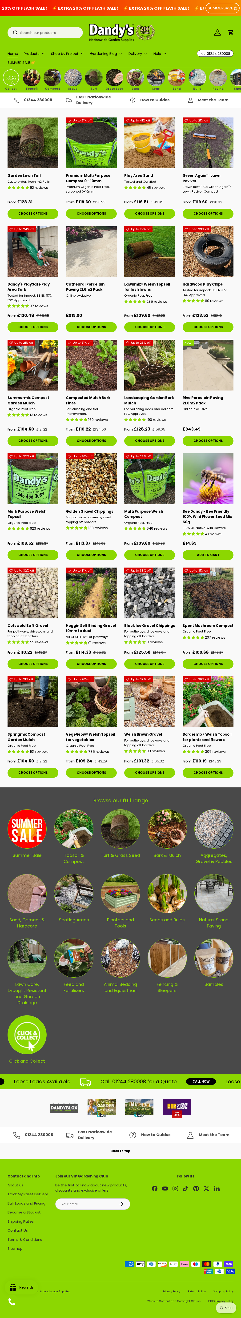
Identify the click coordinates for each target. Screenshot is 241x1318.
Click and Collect (27, 1061)
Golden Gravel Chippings (89, 511)
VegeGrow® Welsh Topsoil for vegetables (90, 737)
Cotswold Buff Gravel (28, 625)
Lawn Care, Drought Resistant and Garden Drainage (27, 993)
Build (197, 88)
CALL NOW (181, 1081)
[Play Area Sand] (149, 142)
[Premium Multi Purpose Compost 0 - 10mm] (91, 142)
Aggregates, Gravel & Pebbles (214, 858)
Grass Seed (114, 88)
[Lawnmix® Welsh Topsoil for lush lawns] (149, 251)
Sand (177, 88)
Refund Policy (197, 1291)
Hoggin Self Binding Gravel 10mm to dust (91, 628)
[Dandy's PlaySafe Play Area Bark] (33, 251)
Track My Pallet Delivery (28, 1194)
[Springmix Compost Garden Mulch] (33, 701)
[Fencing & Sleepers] (167, 958)
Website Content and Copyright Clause (174, 1301)
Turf (93, 88)
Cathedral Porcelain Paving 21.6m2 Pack (85, 287)
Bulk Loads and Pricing (26, 1203)
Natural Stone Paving (214, 923)
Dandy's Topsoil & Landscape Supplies (44, 1291)
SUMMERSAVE (220, 8)
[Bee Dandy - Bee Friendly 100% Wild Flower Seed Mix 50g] (208, 478)
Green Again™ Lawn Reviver (201, 178)
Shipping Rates (21, 1221)
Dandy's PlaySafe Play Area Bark (29, 287)
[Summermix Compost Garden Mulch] (33, 365)
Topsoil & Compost (74, 858)
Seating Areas (74, 920)
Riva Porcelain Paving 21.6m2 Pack (203, 400)
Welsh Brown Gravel (143, 734)
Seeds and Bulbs (167, 920)
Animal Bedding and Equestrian (120, 987)
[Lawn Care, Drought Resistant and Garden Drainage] (27, 958)
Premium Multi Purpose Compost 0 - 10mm (88, 178)
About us (15, 1185)
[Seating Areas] (73, 893)
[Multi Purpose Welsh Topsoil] (33, 478)
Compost (52, 88)
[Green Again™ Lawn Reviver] (208, 142)
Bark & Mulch (167, 855)
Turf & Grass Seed (120, 855)
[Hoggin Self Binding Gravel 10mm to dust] (91, 593)
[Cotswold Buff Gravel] (33, 593)
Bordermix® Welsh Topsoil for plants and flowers (207, 737)
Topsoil (32, 88)
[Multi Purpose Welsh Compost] (149, 478)
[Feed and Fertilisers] (73, 958)
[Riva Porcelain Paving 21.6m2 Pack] (208, 365)
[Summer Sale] (27, 829)
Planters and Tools (120, 923)
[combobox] (45, 32)
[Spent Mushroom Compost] (208, 593)
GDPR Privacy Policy (220, 1301)
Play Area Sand (138, 175)
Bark (135, 88)
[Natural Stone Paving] (214, 893)
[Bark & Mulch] (167, 829)
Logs (156, 88)
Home (13, 53)
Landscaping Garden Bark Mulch (149, 400)
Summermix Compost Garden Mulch (28, 400)
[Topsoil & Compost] (73, 829)
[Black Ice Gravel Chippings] (149, 593)
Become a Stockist (24, 1212)
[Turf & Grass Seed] (120, 829)
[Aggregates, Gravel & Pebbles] (214, 829)
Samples (214, 984)
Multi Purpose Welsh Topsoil (27, 514)
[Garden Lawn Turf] (33, 142)
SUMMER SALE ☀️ (21, 62)
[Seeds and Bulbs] (167, 893)
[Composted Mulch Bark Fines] (91, 365)
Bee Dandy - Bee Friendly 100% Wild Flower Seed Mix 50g (207, 516)
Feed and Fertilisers (74, 987)
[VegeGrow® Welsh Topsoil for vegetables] (91, 701)
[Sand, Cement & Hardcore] (27, 893)
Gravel (73, 88)
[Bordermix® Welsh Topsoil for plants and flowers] (208, 701)
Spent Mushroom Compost (208, 625)
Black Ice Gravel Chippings (149, 625)
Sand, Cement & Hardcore (27, 923)
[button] (230, 32)
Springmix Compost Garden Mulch (26, 737)
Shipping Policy (223, 1291)
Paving (218, 88)
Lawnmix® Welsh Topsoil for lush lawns (147, 287)
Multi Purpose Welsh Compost (143, 514)
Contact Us (18, 1230)
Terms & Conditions (25, 1239)
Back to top (120, 1151)
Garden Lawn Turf (25, 175)
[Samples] (214, 958)
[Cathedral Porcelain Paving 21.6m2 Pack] (91, 251)
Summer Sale (27, 855)
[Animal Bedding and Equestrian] (120, 958)
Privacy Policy (171, 1291)
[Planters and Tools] (120, 893)
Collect (11, 88)
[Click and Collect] (27, 1035)
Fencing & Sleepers (167, 987)
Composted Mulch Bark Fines (88, 400)
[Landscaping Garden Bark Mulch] (149, 365)
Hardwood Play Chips (203, 284)
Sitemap (15, 1248)
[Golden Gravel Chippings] (91, 478)
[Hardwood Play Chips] (208, 251)
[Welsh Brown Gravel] (149, 701)
